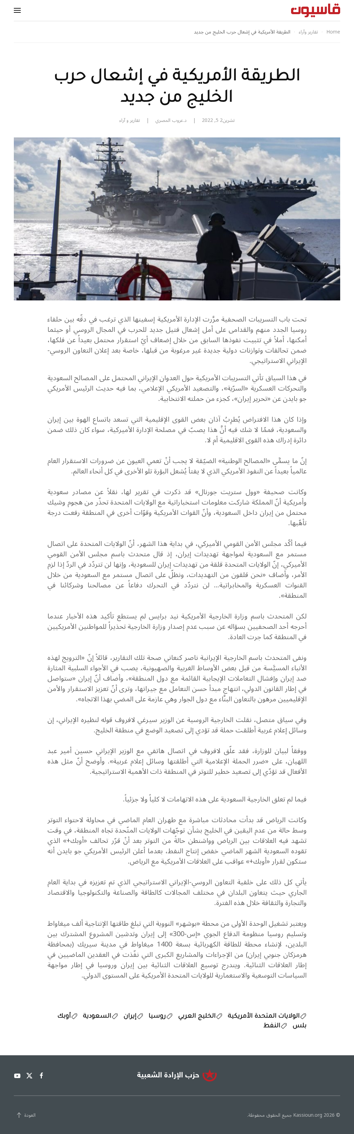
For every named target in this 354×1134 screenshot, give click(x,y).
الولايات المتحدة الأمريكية (264, 1016)
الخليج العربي (197, 1016)
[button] (17, 10)
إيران (130, 1016)
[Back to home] (315, 10)
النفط (271, 1026)
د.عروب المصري (171, 120)
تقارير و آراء (129, 120)
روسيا (157, 1016)
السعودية (97, 1016)
